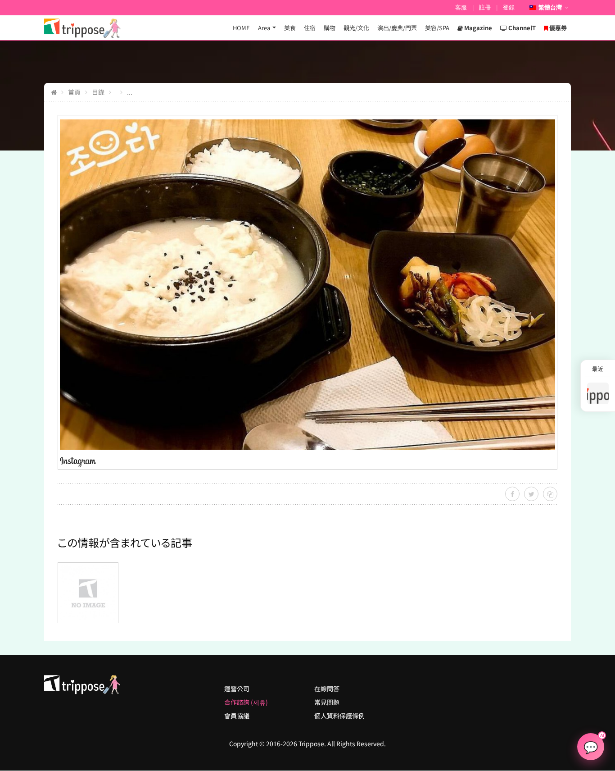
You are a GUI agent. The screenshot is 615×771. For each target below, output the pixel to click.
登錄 (509, 7)
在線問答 (326, 688)
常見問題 (326, 702)
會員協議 (236, 715)
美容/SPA (437, 27)
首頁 (74, 91)
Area (264, 27)
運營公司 (236, 688)
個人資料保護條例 (339, 715)
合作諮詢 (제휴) (246, 702)
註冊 (485, 7)
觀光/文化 (356, 27)
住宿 (310, 27)
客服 (461, 7)
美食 (290, 27)
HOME (241, 27)
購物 (329, 27)
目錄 (98, 91)
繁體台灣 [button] (550, 7)
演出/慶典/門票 (397, 27)
